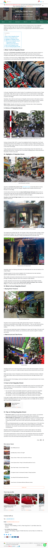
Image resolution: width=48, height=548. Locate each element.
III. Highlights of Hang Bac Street (11, 39)
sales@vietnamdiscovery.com (13, 521)
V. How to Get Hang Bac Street (11, 45)
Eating (41, 21)
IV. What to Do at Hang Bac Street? (12, 41)
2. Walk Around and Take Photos (12, 43)
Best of (25, 21)
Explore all (24, 487)
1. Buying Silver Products (11, 42)
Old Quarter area (26, 186)
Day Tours (17, 21)
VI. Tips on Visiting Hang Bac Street (12, 46)
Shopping (13, 9)
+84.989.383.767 (29, 6)
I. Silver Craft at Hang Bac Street (11, 36)
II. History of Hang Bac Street (10, 38)
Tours (10, 21)
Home (5, 9)
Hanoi (9, 9)
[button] (43, 2)
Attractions (33, 21)
